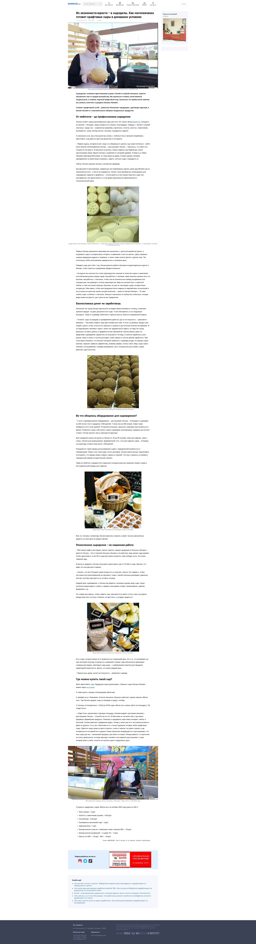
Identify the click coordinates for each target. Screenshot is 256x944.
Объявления (120, 5)
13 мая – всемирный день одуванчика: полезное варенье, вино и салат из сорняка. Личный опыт (112, 893)
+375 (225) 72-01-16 (79, 935)
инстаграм (90, 687)
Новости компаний (133, 5)
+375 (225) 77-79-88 (79, 937)
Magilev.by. (136, 122)
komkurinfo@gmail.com (98, 935)
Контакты (153, 5)
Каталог (144, 5)
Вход (184, 4)
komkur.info (144, 926)
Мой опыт (91, 20)
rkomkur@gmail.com (79, 939)
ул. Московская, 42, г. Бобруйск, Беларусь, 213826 (89, 928)
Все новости (109, 5)
